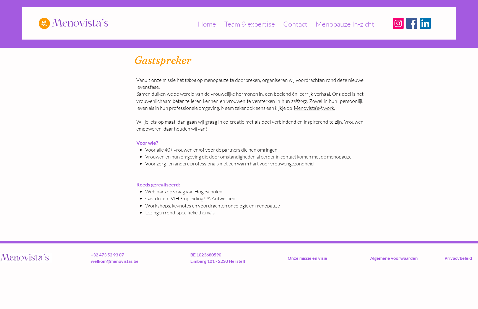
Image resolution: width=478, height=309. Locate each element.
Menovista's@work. (314, 108)
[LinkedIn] (425, 23)
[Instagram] (398, 23)
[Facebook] (411, 23)
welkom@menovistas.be (115, 261)
